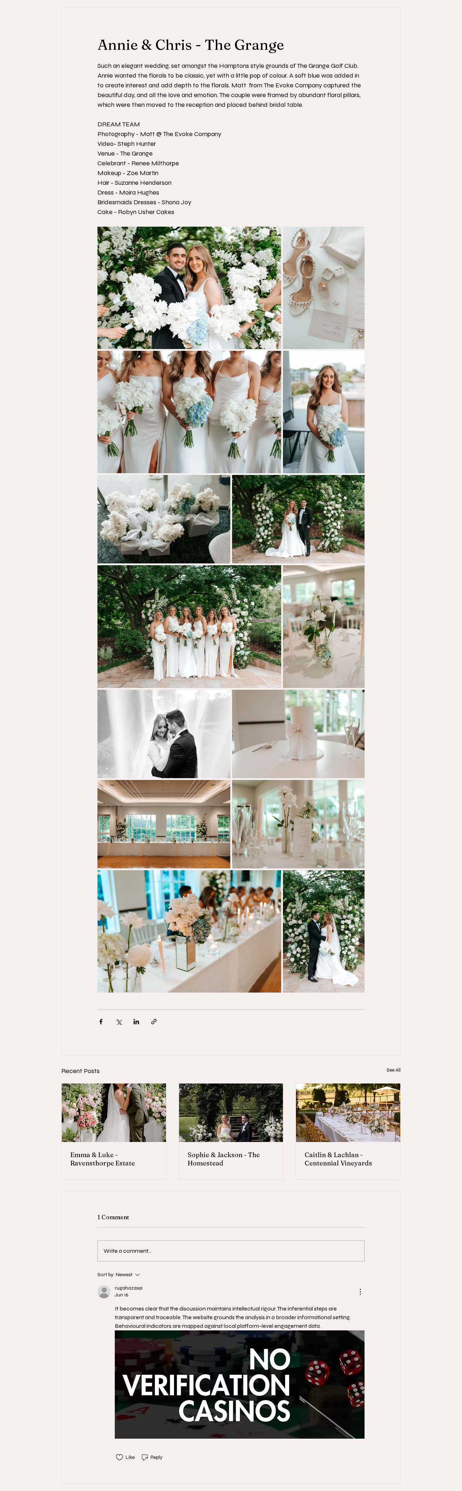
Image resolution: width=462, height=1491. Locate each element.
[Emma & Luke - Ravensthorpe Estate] (114, 1113)
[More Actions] (360, 1291)
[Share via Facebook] (100, 1021)
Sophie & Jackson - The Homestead (224, 1159)
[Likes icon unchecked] (119, 1457)
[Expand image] (189, 288)
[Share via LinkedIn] (136, 1021)
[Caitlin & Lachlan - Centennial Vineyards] (348, 1113)
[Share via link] (154, 1021)
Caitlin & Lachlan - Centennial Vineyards (338, 1159)
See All (394, 1070)
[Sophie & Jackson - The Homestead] (231, 1113)
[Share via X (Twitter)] (118, 1021)
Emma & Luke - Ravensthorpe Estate (102, 1159)
